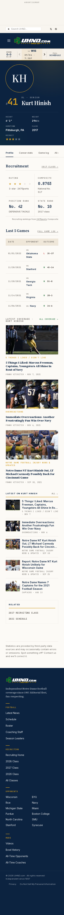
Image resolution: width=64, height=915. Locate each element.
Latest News (13, 713)
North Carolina (14, 819)
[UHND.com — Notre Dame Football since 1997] (32, 40)
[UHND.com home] (21, 680)
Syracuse (37, 825)
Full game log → (48, 231)
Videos (10, 843)
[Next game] (44, 54)
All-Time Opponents (17, 856)
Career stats (26, 152)
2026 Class (12, 774)
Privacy (12, 884)
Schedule (11, 719)
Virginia (30, 297)
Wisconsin (11, 797)
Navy (33, 305)
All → (55, 493)
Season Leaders (15, 738)
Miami (35, 808)
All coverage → (48, 319)
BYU (34, 797)
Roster (9, 725)
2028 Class (12, 761)
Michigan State (14, 808)
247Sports (41, 219)
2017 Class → (50, 167)
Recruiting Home (15, 755)
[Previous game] (19, 54)
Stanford (31, 269)
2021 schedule (18, 618)
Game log (43, 152)
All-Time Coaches (16, 862)
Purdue (10, 813)
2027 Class (12, 767)
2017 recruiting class (23, 612)
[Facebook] (55, 28)
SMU (34, 819)
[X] (50, 28)
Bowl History (13, 849)
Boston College (41, 813)
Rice (8, 802)
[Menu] (9, 40)
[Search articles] (9, 29)
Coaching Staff (14, 732)
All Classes (12, 780)
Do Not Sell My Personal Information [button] (38, 884)
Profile (9, 152)
